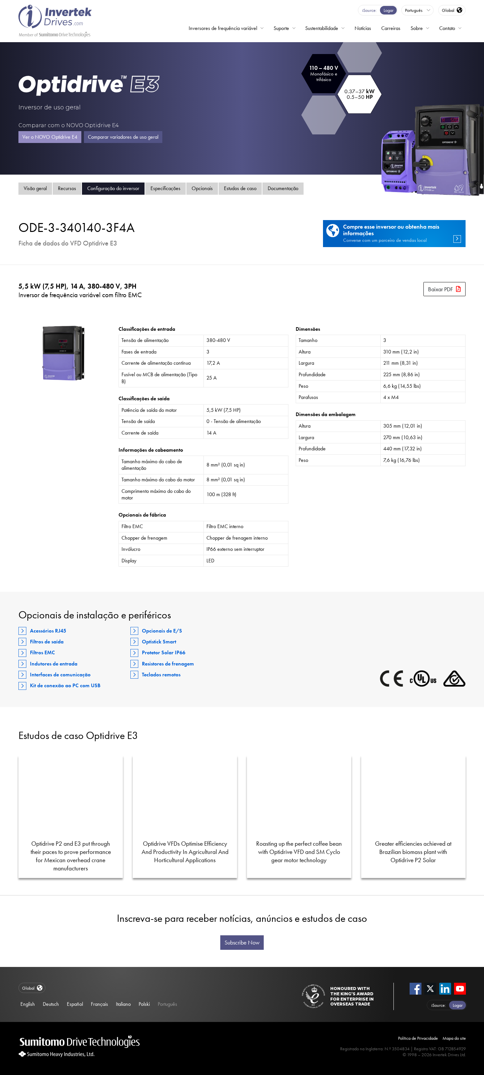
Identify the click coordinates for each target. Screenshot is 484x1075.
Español (75, 1004)
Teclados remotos (161, 674)
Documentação (283, 188)
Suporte (281, 28)
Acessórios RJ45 (48, 630)
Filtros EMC (42, 652)
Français (99, 1004)
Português (167, 1004)
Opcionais (202, 188)
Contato (447, 28)
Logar (388, 10)
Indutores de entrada (53, 663)
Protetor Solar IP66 (163, 652)
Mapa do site (454, 1038)
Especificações (165, 188)
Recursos (67, 188)
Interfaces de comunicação (60, 674)
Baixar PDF (440, 289)
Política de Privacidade (418, 1038)
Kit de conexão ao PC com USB (65, 685)
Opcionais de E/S (162, 630)
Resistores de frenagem (168, 663)
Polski (144, 1004)
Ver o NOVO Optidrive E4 (49, 136)
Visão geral (35, 188)
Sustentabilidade (321, 28)
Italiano (123, 1004)
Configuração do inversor (113, 188)
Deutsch (51, 1004)
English (27, 1004)
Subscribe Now (242, 942)
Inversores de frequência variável (223, 28)
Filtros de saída (47, 641)
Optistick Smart (159, 641)
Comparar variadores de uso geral (123, 136)
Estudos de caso (240, 188)
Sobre (417, 28)
